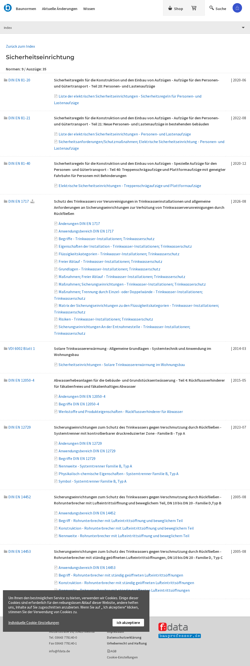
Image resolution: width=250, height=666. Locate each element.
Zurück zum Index (20, 46)
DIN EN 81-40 (19, 163)
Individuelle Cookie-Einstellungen (33, 622)
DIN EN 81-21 (19, 117)
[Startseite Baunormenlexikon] (8, 7)
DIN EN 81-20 (19, 80)
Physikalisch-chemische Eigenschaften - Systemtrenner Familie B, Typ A (118, 473)
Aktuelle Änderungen (59, 8)
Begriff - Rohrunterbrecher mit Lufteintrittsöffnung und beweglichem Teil (121, 520)
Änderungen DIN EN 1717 (79, 223)
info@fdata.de (59, 651)
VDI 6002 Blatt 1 (21, 348)
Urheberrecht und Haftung (127, 643)
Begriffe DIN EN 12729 (77, 458)
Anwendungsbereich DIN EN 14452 (87, 513)
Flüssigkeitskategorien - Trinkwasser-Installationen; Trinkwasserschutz (119, 253)
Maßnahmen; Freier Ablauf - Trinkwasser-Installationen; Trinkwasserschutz (122, 276)
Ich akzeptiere (128, 622)
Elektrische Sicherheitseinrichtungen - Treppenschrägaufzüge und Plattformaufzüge (130, 185)
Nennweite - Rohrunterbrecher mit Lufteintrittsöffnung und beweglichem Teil (124, 535)
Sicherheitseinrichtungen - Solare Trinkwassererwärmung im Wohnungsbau (122, 364)
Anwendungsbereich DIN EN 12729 (87, 450)
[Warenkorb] (194, 7)
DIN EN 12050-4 (21, 380)
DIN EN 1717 (18, 201)
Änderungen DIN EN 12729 (80, 443)
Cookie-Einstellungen (122, 657)
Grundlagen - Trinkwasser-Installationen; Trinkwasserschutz (109, 268)
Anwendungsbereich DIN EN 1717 (86, 231)
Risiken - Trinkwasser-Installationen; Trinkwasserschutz (106, 319)
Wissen (89, 8)
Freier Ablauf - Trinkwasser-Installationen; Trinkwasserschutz (110, 261)
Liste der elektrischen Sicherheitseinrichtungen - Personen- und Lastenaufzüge (125, 134)
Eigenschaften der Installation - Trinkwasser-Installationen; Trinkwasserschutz (125, 246)
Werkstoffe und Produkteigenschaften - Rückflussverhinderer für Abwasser (121, 411)
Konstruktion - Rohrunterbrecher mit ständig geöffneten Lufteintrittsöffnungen (126, 582)
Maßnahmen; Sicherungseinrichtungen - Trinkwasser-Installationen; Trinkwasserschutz (132, 284)
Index (8, 27)
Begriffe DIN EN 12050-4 (79, 403)
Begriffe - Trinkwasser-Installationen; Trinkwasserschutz (107, 238)
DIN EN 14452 (19, 496)
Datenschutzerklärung (124, 637)
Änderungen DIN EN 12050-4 (82, 396)
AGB (113, 651)
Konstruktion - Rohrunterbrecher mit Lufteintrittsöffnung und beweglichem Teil (126, 528)
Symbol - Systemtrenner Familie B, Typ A (92, 481)
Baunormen (26, 8)
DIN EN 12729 (19, 427)
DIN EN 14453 (19, 551)
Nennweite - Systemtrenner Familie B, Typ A (95, 466)
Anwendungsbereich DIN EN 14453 (87, 567)
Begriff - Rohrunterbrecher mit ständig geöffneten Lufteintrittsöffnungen (121, 575)
